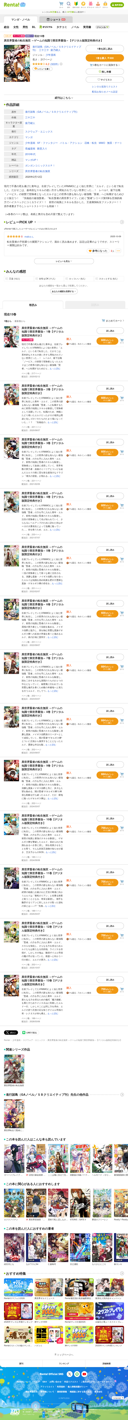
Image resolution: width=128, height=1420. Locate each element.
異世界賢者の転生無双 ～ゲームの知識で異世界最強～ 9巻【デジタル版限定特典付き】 (43, 765)
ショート (57, 19)
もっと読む (55, 368)
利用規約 (61, 1386)
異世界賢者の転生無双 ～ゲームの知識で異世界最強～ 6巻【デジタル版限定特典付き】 (43, 604)
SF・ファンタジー (47, 142)
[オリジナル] (46, 26)
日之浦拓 (74, 1264)
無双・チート (114, 142)
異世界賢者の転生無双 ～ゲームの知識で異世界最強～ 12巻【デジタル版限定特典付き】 (42, 926)
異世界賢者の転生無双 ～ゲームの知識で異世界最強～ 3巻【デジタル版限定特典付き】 (43, 443)
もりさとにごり (99, 1264)
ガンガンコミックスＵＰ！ (40, 165)
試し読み (110, 330)
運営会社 (98, 1391)
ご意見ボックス (88, 1381)
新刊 (21, 1363)
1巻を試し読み (104, 48)
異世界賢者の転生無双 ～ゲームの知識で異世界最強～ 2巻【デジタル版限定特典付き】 (43, 389)
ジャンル (101, 27)
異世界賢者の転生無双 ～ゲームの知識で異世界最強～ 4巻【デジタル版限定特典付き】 (43, 496)
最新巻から (19, 321)
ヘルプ (37, 1381)
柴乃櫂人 (55, 50)
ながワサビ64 (32, 1264)
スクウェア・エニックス (39, 131)
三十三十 (44, 50)
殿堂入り (42, 148)
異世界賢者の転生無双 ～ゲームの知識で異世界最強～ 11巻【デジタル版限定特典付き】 (42, 873)
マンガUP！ (32, 159)
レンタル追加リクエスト (105, 86)
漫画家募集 (62, 1391)
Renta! (7, 1040)
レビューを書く (44, 69)
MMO (102, 142)
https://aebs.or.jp (28, 1414)
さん (29, 236)
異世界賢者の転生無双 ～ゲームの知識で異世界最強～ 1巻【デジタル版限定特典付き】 (43, 331)
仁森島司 (52, 1264)
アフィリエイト (47, 1386)
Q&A (44, 1381)
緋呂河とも (9, 1264)
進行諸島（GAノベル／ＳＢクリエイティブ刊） (52, 111)
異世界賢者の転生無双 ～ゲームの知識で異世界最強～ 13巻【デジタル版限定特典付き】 (42, 980)
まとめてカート (114, 320)
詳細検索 (107, 1363)
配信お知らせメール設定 (105, 91)
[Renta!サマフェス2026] (22, 4)
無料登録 (119, 4)
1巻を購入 (105, 58)
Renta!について (24, 1381)
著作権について (47, 1391)
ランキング (64, 1363)
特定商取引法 (32, 1391)
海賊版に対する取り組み (81, 1391)
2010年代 (30, 154)
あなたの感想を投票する (63, 291)
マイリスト (106, 79)
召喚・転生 (90, 142)
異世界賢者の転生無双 (37, 171)
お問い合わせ (56, 1381)
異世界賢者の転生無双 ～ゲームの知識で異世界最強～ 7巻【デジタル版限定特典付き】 (43, 658)
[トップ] (11, 5)
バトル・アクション (71, 142)
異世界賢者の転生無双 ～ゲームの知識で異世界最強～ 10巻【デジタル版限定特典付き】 (42, 819)
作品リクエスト (71, 1381)
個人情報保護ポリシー (78, 1386)
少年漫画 (51, 54)
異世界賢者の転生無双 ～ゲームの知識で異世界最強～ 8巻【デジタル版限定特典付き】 (43, 711)
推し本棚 (106, 71)
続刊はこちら (63, 98)
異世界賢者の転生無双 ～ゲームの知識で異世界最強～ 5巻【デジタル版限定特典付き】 (43, 550)
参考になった (99, 250)
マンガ (29, 137)
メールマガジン (105, 1381)
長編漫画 (30, 148)
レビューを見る (63, 261)
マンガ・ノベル (20, 19)
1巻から (8, 321)
